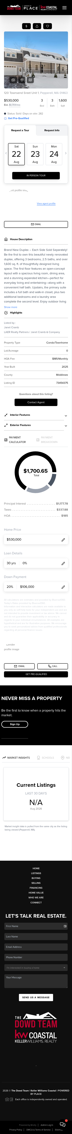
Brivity (33, 1125)
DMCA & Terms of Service (38, 1129)
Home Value (36, 892)
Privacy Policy (15, 1129)
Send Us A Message (36, 997)
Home (36, 868)
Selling (36, 883)
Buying (36, 878)
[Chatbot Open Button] (62, 1124)
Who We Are (36, 897)
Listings (36, 873)
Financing (36, 887)
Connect (36, 902)
